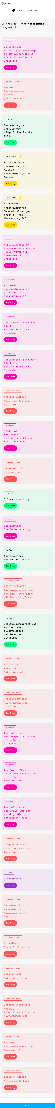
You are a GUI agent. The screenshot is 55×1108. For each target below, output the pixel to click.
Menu (27, 1105)
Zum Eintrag (10, 67)
